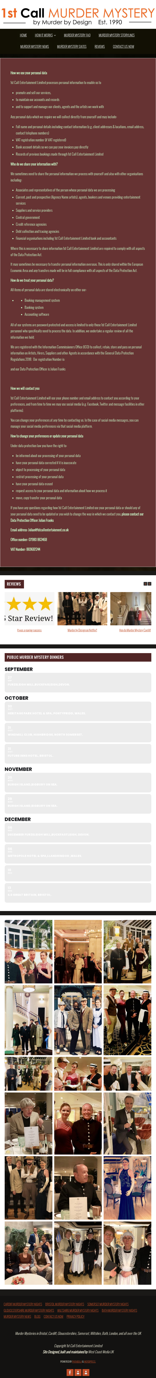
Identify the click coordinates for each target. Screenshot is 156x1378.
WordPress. (90, 1362)
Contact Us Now (53, 1316)
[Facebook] (70, 1372)
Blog (37, 1316)
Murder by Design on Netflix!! (82, 630)
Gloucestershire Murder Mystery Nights (29, 1310)
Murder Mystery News (17, 1316)
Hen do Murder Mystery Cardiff (135, 630)
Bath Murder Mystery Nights (119, 1310)
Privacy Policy (75, 1316)
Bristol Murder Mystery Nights (64, 1304)
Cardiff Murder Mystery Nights (23, 1304)
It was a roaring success (29, 630)
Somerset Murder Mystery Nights (108, 1304)
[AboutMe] (78, 1372)
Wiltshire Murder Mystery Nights (78, 1310)
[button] (149, 584)
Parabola (77, 1362)
